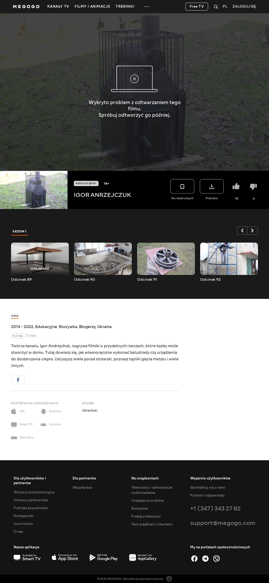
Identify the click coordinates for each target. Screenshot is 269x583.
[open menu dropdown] (146, 6)
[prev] (242, 230)
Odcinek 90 (84, 279)
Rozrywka (68, 326)
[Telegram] (205, 558)
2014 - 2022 (22, 326)
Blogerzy (87, 326)
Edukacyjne (46, 326)
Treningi (125, 6)
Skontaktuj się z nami (207, 487)
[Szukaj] (216, 6)
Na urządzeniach (145, 478)
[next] (252, 230)
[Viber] (216, 558)
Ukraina (104, 326)
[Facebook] (194, 558)
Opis (14, 316)
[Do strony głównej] (26, 6)
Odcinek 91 (147, 279)
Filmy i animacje (92, 6)
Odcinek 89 (21, 279)
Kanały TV (58, 6)
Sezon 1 (20, 231)
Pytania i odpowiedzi (207, 495)
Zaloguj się (244, 6)
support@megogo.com (222, 523)
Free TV (197, 6)
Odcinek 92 (210, 279)
